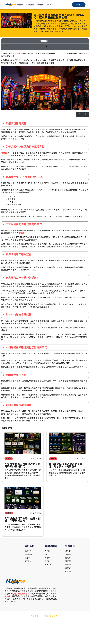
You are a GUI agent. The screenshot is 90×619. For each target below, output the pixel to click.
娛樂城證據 (15, 53)
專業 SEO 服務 (51, 616)
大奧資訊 (34, 616)
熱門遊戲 (20, 5)
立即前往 (82, 114)
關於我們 (40, 5)
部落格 (49, 5)
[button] (87, 41)
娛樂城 (4, 153)
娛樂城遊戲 (30, 5)
